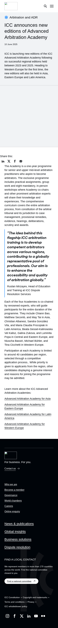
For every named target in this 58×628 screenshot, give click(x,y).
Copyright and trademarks (35, 597)
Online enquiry (12, 511)
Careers (8, 506)
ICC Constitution (12, 597)
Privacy (31, 602)
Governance (10, 495)
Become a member (14, 490)
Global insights (15, 531)
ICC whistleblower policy (15, 606)
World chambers (13, 500)
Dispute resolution (17, 547)
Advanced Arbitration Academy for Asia (27, 398)
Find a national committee (19, 581)
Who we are (10, 484)
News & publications (19, 524)
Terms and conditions (14, 602)
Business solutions (17, 539)
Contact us (10, 468)
